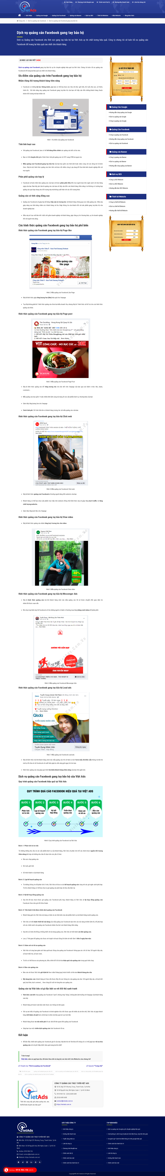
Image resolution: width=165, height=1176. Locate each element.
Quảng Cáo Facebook (59, 15)
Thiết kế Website (102, 15)
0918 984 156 (61, 1094)
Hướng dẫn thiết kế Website (119, 210)
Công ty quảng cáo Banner (118, 157)
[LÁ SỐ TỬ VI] (126, 79)
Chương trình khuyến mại (85, 2)
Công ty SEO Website (116, 180)
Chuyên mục (35, 1066)
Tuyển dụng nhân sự (69, 1139)
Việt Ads (24, 1059)
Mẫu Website (116, 15)
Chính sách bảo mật (68, 1158)
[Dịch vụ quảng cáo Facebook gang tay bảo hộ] (60, 117)
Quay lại (95, 1066)
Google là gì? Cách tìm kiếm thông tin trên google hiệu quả (125, 1139)
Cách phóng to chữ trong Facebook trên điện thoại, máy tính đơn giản (128, 1134)
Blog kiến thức (129, 15)
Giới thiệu (69, 2)
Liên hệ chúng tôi (139, 2)
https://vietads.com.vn (64, 1104)
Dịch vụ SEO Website (116, 184)
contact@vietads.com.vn (65, 1101)
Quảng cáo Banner (75, 15)
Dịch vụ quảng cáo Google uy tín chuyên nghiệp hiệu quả (124, 1129)
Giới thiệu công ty (68, 1129)
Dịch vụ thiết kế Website (117, 206)
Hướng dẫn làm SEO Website (119, 188)
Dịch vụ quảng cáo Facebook (29, 67)
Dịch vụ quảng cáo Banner (118, 161)
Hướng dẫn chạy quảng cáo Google (121, 112)
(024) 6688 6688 (71, 1094)
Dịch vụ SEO (89, 15)
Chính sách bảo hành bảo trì (71, 1163)
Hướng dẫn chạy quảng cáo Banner (121, 166)
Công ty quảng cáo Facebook (119, 135)
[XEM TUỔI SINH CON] (126, 233)
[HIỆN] (38, 60)
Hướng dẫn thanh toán (121, 2)
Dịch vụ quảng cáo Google (118, 117)
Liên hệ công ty (67, 1143)
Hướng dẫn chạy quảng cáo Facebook (121, 139)
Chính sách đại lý (104, 2)
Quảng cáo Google (42, 15)
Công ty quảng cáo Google (118, 121)
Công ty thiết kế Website (117, 202)
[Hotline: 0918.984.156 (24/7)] (6, 1170)
